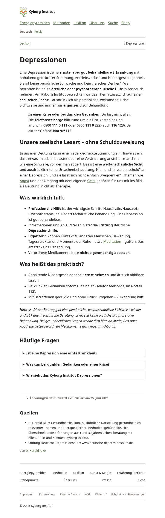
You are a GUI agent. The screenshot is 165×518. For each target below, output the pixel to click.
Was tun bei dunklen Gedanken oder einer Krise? (68, 364)
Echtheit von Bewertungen (128, 494)
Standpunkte (29, 480)
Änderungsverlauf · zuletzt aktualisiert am (69, 398)
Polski (38, 31)
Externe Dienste (70, 494)
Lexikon (80, 22)
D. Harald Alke (36, 450)
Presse (106, 480)
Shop (125, 22)
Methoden (61, 22)
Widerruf (100, 494)
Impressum (27, 494)
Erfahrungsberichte (131, 473)
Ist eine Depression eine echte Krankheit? (61, 353)
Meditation (112, 241)
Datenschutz (47, 494)
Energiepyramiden (35, 22)
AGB (87, 494)
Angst (24, 180)
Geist (91, 180)
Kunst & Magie (100, 473)
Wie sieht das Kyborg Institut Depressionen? (64, 375)
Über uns (97, 22)
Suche (113, 22)
